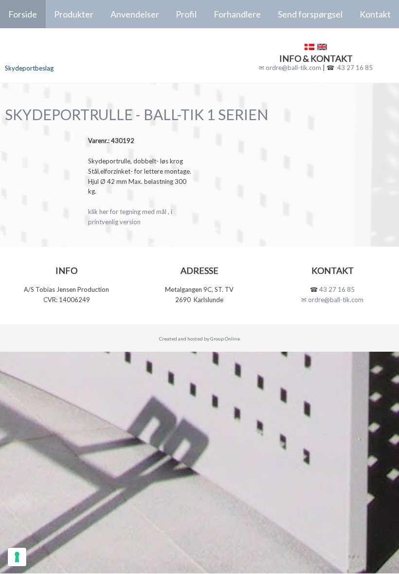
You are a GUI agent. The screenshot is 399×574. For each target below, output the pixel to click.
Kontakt (375, 14)
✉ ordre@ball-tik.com (290, 68)
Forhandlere (237, 14)
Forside (22, 14)
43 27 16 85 (355, 68)
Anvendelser (134, 14)
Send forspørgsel (310, 14)
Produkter (73, 14)
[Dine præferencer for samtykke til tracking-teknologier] (17, 557)
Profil (186, 14)
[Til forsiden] (66, 51)
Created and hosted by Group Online (199, 338)
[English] (322, 47)
